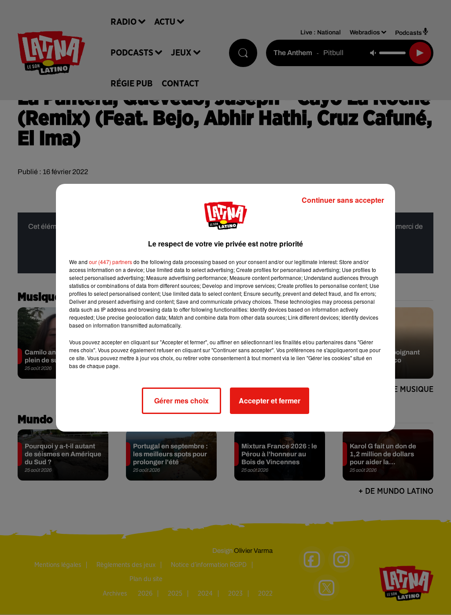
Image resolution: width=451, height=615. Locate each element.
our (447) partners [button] (110, 261)
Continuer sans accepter (343, 200)
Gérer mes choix (181, 400)
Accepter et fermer (269, 400)
